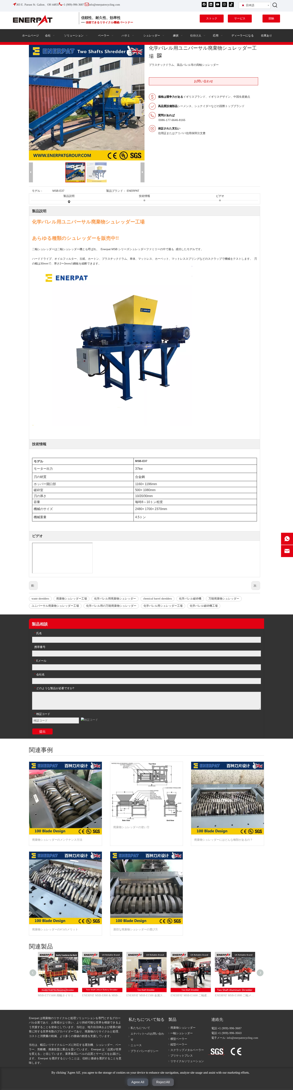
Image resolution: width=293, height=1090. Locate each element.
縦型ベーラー (178, 1044)
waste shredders (40, 598)
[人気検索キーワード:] (275, 5)
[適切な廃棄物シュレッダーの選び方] (146, 888)
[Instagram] (224, 4)
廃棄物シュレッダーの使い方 (131, 827)
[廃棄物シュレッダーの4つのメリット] (65, 888)
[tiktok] (231, 4)
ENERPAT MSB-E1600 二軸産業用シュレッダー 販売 (191, 995)
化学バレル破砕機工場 (204, 605)
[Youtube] (217, 4)
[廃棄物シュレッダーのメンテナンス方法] (65, 798)
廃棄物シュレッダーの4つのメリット (55, 929)
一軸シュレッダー (181, 1033)
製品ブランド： (116, 190)
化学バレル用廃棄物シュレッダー (115, 598)
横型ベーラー (178, 1038)
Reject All (163, 1082)
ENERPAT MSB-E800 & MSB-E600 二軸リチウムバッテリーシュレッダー (102, 995)
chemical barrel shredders (157, 598)
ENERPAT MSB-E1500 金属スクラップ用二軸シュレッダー (146, 995)
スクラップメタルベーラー (187, 1050)
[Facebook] (204, 4)
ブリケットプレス (181, 1055)
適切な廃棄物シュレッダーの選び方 (135, 929)
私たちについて (140, 1027)
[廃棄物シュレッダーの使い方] (146, 792)
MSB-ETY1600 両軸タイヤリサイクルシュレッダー (58, 995)
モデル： (37, 190)
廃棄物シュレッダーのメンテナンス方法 (57, 839)
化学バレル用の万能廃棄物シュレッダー (111, 605)
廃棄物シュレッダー (183, 1027)
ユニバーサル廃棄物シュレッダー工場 (55, 605)
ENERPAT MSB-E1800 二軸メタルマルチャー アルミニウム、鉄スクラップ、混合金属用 (235, 995)
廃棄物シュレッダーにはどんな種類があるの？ (223, 839)
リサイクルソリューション (187, 1061)
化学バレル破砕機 (190, 598)
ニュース (136, 1045)
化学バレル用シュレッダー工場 (163, 605)
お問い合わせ (203, 81)
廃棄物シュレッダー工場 (71, 598)
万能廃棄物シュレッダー (223, 598)
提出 (42, 731)
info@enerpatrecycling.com (242, 1037)
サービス (239, 18)
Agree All (137, 1082)
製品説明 (69, 196)
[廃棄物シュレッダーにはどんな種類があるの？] (227, 798)
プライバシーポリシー (144, 1051)
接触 (271, 18)
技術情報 (144, 196)
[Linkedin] (210, 4)
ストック (211, 18)
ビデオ (220, 196)
